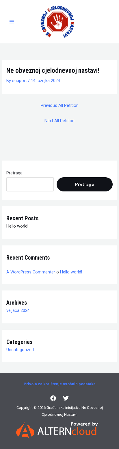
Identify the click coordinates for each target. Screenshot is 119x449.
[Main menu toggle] (12, 22)
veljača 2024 (18, 310)
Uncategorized (20, 349)
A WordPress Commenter (30, 272)
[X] (66, 398)
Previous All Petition (60, 105)
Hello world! (17, 226)
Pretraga (14, 173)
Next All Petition (59, 120)
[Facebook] (53, 398)
